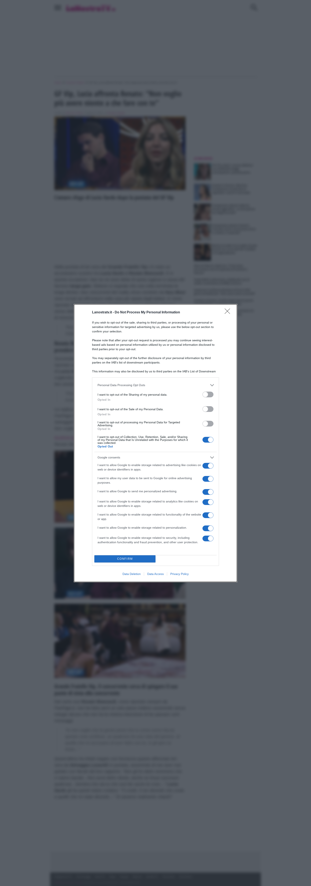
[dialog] (155, 443)
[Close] (229, 313)
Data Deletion (131, 574)
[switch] (207, 394)
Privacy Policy (179, 574)
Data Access (155, 574)
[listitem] (155, 385)
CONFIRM (125, 558)
